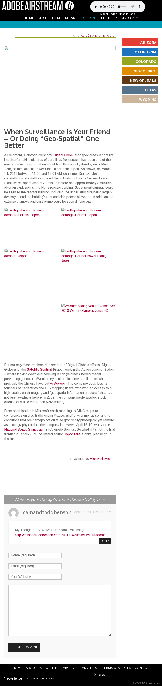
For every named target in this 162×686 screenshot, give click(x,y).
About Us (34, 668)
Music (71, 18)
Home (28, 18)
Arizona (148, 43)
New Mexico (145, 71)
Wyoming (148, 100)
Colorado (146, 62)
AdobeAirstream (150, 683)
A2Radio (130, 18)
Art (43, 18)
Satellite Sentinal (39, 369)
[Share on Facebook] (49, 475)
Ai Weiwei (57, 383)
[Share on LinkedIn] (70, 475)
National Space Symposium (24, 429)
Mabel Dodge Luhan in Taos (117, 13)
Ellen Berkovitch (105, 35)
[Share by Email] (77, 475)
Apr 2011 (86, 35)
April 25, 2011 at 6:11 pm (92, 512)
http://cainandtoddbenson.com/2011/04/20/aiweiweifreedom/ (60, 535)
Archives (70, 668)
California (146, 52)
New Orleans (143, 81)
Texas (150, 90)
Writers (52, 668)
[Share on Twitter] (42, 475)
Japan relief (73, 434)
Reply (105, 541)
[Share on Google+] (63, 475)
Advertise (90, 668)
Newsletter (14, 678)
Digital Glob (62, 155)
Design (88, 18)
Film (56, 18)
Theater (108, 18)
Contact (142, 668)
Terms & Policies (117, 668)
